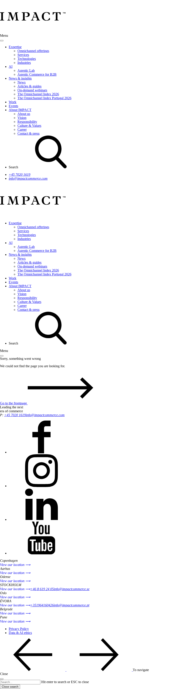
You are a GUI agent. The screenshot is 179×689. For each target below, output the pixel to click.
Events (13, 106)
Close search (10, 686)
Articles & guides (29, 86)
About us (23, 114)
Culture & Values (29, 125)
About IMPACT (20, 110)
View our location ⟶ (15, 565)
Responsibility (27, 122)
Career (22, 129)
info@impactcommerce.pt (71, 605)
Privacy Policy (19, 629)
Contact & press (28, 133)
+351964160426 (42, 605)
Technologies (26, 59)
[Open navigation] (1, 356)
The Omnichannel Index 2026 (38, 94)
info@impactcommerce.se (72, 589)
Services (23, 55)
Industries (24, 62)
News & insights (20, 78)
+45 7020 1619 (19, 174)
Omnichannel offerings (33, 51)
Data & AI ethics (20, 633)
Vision (21, 118)
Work (12, 102)
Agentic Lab (26, 70)
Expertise (15, 47)
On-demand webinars (32, 90)
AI (10, 66)
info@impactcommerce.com (28, 178)
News (21, 82)
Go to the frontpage (14, 403)
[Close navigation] (1, 40)
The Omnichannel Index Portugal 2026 (44, 98)
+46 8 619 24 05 (42, 589)
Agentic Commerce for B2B (37, 74)
